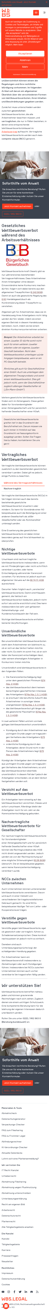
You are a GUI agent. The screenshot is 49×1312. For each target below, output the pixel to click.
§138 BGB (39, 860)
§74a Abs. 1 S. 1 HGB (35, 694)
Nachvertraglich (12, 488)
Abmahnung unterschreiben (16, 1192)
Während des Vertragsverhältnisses (23, 482)
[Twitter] (20, 1291)
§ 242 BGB (36, 292)
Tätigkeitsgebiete (11, 1244)
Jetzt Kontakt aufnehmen (17, 206)
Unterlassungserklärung (14, 1198)
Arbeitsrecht (8, 1210)
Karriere (6, 1250)
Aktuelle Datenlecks (12, 1152)
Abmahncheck (9, 1113)
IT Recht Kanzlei (10, 1170)
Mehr (25, 66)
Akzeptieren (25, 53)
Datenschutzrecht (11, 1215)
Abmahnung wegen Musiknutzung (19, 1187)
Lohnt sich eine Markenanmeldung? (20, 1158)
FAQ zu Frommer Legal (13, 1135)
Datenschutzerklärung (13, 1278)
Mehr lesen (18, 44)
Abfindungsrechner (12, 1141)
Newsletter (7, 1261)
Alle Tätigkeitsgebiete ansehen (17, 1227)
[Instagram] (8, 1291)
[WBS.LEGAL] (6, 12)
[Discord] (31, 1291)
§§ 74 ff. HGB (37, 580)
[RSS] (37, 1291)
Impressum (7, 1273)
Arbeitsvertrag (9, 131)
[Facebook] (14, 1291)
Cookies (6, 1284)
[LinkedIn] (25, 1291)
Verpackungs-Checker (13, 1124)
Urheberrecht (9, 1175)
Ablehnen (25, 60)
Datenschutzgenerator (13, 1118)
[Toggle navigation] (44, 12)
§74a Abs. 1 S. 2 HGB (33, 704)
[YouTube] (3, 1291)
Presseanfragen (10, 1255)
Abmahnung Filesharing (14, 1181)
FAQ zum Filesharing (12, 1130)
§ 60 (4, 299)
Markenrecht (8, 1221)
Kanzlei (5, 1238)
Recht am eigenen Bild (13, 1204)
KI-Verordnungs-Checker (14, 1147)
